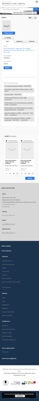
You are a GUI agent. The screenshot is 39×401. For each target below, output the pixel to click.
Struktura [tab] (31, 41)
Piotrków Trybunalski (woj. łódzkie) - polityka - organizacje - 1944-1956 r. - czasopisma (18, 119)
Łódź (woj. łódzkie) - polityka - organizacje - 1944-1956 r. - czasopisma (19, 114)
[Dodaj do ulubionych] (35, 17)
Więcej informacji (29, 394)
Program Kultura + (7, 261)
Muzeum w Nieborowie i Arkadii (11, 282)
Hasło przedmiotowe (8, 312)
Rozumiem (20, 396)
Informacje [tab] (19, 41)
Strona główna (6, 251)
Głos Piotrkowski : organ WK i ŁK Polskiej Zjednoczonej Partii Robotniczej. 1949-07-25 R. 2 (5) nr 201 (27, 162)
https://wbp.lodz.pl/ (8, 233)
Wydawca (5, 308)
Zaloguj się (5, 352)
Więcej (30, 178)
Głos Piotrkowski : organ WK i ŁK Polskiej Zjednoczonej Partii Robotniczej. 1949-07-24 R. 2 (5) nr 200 (11, 162)
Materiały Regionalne (8, 264)
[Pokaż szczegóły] (17, 173)
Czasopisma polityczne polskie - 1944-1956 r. (18, 86)
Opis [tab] (7, 41)
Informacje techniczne (8, 329)
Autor (3, 298)
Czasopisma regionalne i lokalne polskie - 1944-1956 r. (19, 90)
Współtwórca (6, 305)
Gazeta (6, 63)
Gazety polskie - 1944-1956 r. (13, 94)
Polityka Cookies (7, 333)
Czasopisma (5, 271)
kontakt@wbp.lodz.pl (8, 224)
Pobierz (8, 37)
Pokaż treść (8, 33)
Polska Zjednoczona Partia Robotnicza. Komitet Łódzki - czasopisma (18, 104)
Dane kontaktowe (7, 336)
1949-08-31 (7, 58)
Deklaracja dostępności (9, 340)
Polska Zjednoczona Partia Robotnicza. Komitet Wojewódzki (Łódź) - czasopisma (18, 109)
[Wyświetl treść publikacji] (14, 173)
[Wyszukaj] (36, 9)
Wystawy (4, 275)
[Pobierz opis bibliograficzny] (10, 173)
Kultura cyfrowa (6, 278)
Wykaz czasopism (7, 315)
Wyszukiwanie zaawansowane (22, 12)
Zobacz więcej (6, 287)
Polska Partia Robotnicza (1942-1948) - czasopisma (16, 98)
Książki (4, 268)
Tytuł (3, 301)
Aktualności (5, 326)
